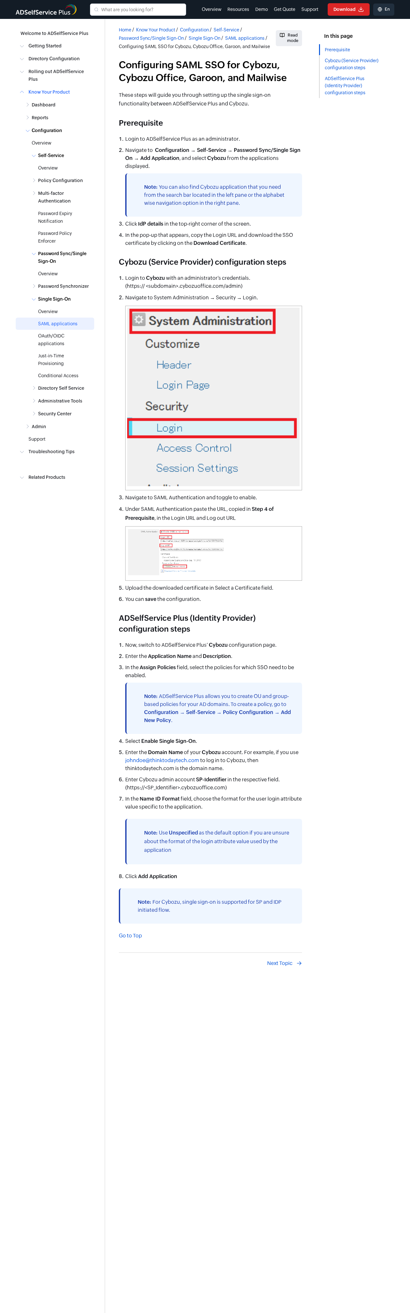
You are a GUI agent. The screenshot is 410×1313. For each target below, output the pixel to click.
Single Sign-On (204, 38)
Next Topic (279, 963)
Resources (238, 9)
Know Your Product (155, 29)
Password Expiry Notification (55, 217)
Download (345, 9)
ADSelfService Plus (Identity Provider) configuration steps (345, 85)
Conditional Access (58, 375)
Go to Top (130, 936)
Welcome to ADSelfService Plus (54, 33)
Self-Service (226, 29)
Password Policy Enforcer (55, 237)
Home (125, 29)
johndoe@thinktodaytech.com (162, 760)
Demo (261, 9)
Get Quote (284, 9)
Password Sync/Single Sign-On (151, 38)
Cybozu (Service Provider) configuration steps (351, 64)
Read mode (292, 38)
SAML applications (58, 323)
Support (309, 9)
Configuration (194, 29)
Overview (211, 9)
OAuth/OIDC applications (51, 339)
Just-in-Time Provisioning (51, 359)
